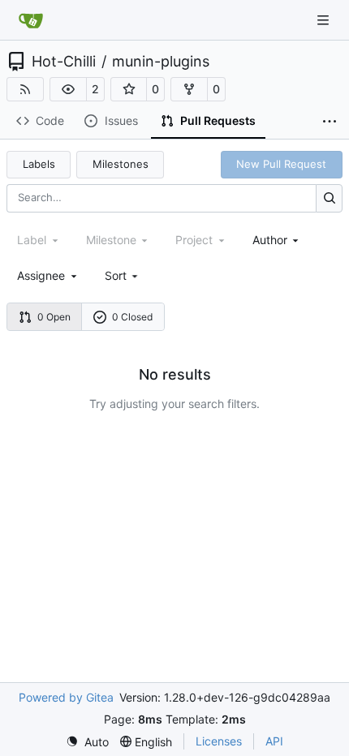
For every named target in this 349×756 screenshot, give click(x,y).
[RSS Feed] (25, 89)
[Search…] (329, 198)
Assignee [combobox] (41, 275)
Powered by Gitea (66, 697)
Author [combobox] (269, 240)
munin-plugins (160, 62)
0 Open (54, 317)
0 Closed (132, 317)
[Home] (31, 20)
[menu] (123, 275)
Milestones (121, 163)
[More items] (330, 122)
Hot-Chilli (64, 62)
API (274, 741)
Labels (39, 163)
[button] (68, 89)
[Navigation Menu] (324, 19)
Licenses (219, 741)
